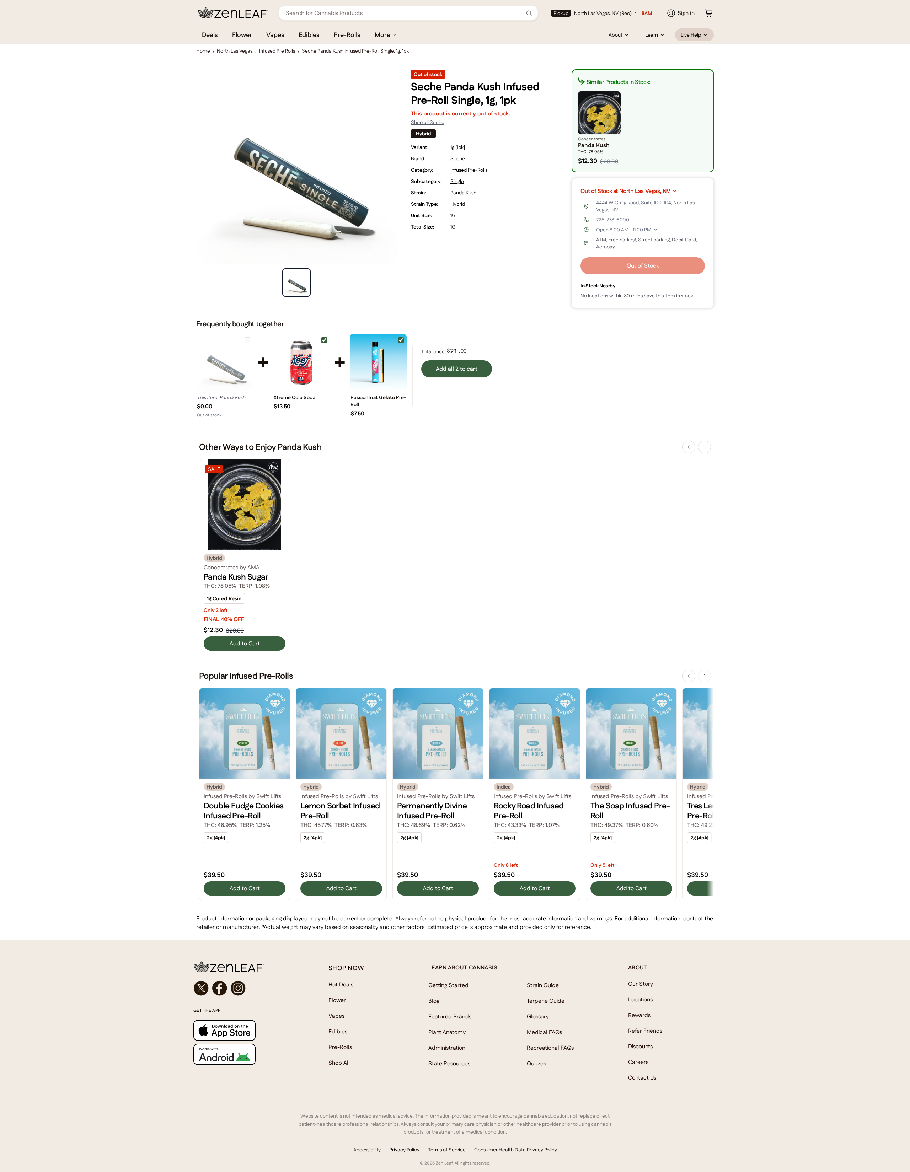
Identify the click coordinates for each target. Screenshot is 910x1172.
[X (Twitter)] (201, 988)
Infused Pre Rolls (277, 50)
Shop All (339, 1063)
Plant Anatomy (447, 1032)
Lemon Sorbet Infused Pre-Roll (340, 810)
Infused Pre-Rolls (468, 169)
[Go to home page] (246, 966)
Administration (446, 1048)
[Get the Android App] (246, 1054)
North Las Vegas (234, 50)
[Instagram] (238, 988)
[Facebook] (220, 988)
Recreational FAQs (550, 1048)
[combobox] (404, 13)
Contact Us (642, 1078)
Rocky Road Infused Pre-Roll (529, 810)
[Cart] (708, 13)
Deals (210, 34)
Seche (457, 158)
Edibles (309, 34)
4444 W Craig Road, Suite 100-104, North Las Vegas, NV (645, 206)
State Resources (449, 1063)
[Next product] (704, 447)
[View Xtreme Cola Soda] (301, 362)
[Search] (529, 13)
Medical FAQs (544, 1032)
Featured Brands (449, 1016)
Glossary (538, 1016)
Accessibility (367, 1149)
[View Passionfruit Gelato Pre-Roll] (378, 362)
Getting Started (448, 985)
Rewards (639, 1015)
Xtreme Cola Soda (295, 397)
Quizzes (536, 1063)
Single (457, 181)
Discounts (640, 1046)
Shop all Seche (427, 122)
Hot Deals (341, 984)
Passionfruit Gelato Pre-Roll (378, 401)
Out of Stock (643, 266)
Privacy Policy (404, 1149)
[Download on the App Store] (246, 1030)
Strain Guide (543, 985)
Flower (242, 34)
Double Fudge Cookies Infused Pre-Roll (244, 810)
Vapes (275, 34)
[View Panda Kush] (224, 362)
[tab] (296, 282)
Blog (433, 1001)
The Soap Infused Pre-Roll (630, 810)
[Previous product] (688, 447)
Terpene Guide (545, 1001)
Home (203, 50)
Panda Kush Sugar (236, 576)
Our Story (640, 984)
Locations (640, 999)
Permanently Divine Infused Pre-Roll (432, 810)
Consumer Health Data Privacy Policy (515, 1149)
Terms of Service (447, 1149)
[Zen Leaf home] (233, 12)
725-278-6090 (612, 219)
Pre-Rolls (347, 34)
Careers (638, 1062)
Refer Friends (645, 1031)
